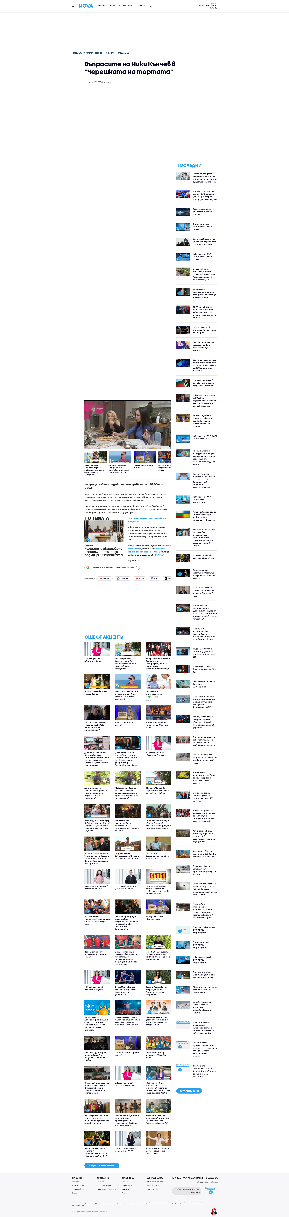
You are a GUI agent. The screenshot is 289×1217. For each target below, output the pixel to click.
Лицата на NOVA (104, 1185)
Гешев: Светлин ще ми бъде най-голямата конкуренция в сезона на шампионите (158, 955)
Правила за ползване (181, 1203)
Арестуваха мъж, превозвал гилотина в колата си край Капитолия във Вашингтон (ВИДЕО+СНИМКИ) (204, 480)
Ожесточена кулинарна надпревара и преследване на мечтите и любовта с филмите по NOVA (127, 1121)
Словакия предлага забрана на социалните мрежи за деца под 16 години (205, 759)
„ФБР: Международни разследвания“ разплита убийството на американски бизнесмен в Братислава (126, 922)
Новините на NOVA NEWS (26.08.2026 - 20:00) (205, 437)
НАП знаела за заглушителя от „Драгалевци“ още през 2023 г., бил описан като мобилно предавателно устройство (205, 612)
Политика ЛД (169, 1203)
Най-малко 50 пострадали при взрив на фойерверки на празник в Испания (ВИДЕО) (204, 777)
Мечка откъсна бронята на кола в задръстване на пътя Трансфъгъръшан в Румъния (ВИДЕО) (204, 274)
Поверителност (158, 1203)
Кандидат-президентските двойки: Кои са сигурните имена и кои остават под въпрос (204, 633)
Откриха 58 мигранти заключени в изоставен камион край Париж (204, 241)
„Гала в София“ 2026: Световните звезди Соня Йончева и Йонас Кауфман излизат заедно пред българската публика (126, 759)
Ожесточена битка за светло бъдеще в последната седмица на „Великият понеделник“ (158, 824)
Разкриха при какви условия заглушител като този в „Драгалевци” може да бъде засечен (204, 836)
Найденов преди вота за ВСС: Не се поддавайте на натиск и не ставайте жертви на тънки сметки (204, 400)
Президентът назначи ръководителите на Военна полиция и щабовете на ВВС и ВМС (204, 741)
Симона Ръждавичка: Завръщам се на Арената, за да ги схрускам (156, 990)
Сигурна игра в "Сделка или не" (127, 1053)
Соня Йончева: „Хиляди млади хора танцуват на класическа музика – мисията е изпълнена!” (127, 1021)
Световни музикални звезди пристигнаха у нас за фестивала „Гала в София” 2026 (158, 1021)
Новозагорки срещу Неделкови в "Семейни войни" (157, 724)
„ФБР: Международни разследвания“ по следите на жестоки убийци (95, 1056)
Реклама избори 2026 (85, 1203)
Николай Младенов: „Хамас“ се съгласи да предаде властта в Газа (204, 592)
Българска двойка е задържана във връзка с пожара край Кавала (204, 854)
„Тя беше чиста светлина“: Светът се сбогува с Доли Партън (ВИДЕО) (204, 574)
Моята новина (78, 1189)
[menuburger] (73, 6)
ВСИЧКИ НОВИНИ (189, 1090)
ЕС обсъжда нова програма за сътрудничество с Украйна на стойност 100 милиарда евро (204, 1027)
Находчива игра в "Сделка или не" (154, 917)
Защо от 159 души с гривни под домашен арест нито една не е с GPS (204, 653)
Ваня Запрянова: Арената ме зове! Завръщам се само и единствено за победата (125, 664)
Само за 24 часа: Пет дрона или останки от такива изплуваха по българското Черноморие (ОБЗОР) (204, 701)
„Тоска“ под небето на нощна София (95, 692)
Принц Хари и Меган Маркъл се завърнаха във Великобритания (204, 975)
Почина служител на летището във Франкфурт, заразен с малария (204, 870)
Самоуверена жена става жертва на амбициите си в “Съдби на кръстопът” (157, 890)
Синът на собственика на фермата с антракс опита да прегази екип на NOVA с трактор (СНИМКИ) (205, 365)
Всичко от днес (78, 1185)
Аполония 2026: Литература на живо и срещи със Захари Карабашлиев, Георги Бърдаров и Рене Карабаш (96, 1023)
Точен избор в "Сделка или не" (126, 723)
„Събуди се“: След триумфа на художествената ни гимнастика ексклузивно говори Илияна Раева (158, 1088)
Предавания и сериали (106, 1189)
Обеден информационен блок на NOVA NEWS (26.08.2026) (205, 990)
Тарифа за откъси (118, 1203)
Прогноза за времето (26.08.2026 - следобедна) (204, 930)
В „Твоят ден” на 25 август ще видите (93, 988)
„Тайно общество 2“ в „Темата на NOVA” (125, 1149)
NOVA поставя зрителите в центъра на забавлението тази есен (97, 920)
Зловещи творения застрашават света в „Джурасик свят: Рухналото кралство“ (157, 1119)
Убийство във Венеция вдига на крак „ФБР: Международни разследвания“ (95, 726)
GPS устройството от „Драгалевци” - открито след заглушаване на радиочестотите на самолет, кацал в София (204, 537)
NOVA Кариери (153, 1185)
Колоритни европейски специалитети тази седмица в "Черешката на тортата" (103, 552)
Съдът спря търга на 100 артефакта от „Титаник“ (203, 212)
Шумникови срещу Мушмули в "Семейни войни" (156, 1055)
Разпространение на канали (102, 1203)
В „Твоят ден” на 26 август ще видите (155, 754)
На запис (128, 6)
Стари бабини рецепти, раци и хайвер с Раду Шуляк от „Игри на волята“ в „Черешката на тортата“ (96, 1088)
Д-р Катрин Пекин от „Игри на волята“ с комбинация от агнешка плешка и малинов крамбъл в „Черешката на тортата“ (96, 759)
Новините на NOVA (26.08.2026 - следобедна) (202, 960)
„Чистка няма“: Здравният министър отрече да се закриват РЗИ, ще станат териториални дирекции (205, 1049)
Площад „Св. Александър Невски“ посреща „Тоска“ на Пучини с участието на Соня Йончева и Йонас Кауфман (97, 826)
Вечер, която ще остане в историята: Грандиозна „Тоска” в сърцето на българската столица (158, 664)
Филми (124, 1193)
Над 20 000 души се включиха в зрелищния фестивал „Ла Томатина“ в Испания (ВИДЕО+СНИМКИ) (204, 815)
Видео (74, 1193)
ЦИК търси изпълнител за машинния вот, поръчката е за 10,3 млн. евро (204, 346)
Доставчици (129, 1203)
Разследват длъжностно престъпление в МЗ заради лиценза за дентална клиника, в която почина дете (203, 911)
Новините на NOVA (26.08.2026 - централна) (202, 499)
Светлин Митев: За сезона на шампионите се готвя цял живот (157, 790)
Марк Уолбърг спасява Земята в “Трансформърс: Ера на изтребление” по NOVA (96, 1152)
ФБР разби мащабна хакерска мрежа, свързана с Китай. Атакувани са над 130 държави (203, 722)
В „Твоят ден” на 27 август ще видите (93, 660)
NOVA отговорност (155, 1182)
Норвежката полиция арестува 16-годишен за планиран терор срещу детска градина (205, 195)
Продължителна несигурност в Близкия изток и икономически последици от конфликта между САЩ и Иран (204, 457)
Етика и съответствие (196, 1203)
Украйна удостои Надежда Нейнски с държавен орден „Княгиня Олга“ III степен (203, 420)
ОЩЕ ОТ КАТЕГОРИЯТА (101, 1165)
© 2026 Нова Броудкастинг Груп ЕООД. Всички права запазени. (90, 1211)
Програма (114, 6)
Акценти (89, 545)
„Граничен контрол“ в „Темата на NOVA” (125, 887)
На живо (141, 6)
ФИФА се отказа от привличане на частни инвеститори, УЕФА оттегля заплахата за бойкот (204, 312)
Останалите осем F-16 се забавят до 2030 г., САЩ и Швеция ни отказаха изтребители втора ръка (205, 889)
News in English (152, 1189)
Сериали (125, 1189)
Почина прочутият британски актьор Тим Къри (204, 669)
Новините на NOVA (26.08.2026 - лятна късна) (202, 256)
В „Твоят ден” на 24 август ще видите (124, 1084)
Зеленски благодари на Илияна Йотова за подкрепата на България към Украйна (204, 516)
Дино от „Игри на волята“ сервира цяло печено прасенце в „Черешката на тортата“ (95, 793)
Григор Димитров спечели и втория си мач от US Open (205, 330)
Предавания (127, 1185)
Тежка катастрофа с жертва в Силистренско (204, 684)
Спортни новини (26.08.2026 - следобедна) (201, 945)
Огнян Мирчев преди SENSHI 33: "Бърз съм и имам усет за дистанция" (125, 990)
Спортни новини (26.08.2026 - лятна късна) (202, 226)
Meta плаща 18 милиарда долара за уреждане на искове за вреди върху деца (204, 293)
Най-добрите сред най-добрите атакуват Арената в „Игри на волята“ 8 (127, 695)
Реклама (74, 1203)
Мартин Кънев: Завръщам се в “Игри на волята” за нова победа (127, 855)
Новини (101, 6)
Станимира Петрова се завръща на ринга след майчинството (203, 383)
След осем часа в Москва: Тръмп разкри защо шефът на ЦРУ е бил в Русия (204, 797)
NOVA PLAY (159, 555)
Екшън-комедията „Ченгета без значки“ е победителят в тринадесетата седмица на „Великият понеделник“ (126, 958)
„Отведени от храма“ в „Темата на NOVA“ (96, 887)
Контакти (138, 1203)
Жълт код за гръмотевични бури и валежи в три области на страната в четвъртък (204, 1071)
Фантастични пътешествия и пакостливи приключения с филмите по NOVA (127, 826)
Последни (76, 1182)
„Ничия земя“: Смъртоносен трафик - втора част (158, 855)
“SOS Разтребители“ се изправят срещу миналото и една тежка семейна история (96, 1119)
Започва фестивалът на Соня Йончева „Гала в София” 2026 (158, 1150)
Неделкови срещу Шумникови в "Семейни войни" (95, 954)
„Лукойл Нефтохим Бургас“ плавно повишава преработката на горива (202, 1007)
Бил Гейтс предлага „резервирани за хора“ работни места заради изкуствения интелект (205, 178)
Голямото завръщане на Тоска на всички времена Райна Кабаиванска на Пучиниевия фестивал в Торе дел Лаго (97, 858)
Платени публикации (78, 1205)
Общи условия (147, 1203)
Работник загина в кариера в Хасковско (203, 556)
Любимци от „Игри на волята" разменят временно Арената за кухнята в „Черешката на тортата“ (126, 793)
